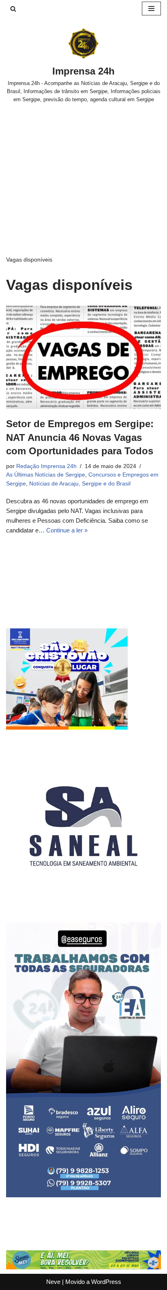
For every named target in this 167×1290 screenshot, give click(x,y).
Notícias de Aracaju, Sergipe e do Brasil (80, 484)
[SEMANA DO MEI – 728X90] (83, 1267)
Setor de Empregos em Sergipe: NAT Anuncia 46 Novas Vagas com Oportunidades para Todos (80, 437)
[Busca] (13, 9)
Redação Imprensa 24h (46, 466)
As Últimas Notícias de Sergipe (45, 475)
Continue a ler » (67, 530)
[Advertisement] (83, 170)
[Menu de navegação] (151, 8)
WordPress (106, 1281)
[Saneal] (83, 901)
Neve (53, 1281)
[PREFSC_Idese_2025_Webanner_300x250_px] (67, 727)
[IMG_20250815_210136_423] (83, 1195)
